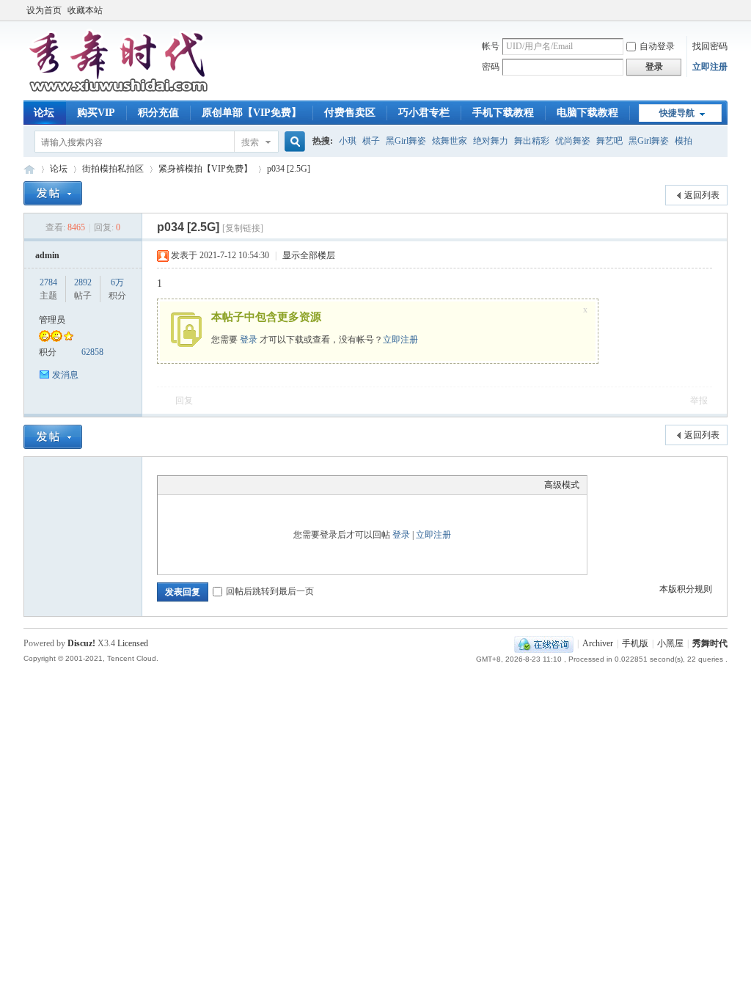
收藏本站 (85, 10)
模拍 (683, 141)
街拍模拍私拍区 (113, 169)
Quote (238, 485)
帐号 (490, 46)
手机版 (635, 643)
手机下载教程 (503, 112)
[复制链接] (242, 228)
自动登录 (657, 46)
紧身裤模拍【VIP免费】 (205, 169)
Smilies (275, 485)
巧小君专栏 (424, 112)
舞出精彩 (531, 141)
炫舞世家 (449, 141)
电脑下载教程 (587, 112)
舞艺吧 (609, 141)
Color (183, 485)
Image (201, 485)
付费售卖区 (350, 112)
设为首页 (44, 10)
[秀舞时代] (118, 92)
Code (256, 485)
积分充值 (158, 112)
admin (47, 255)
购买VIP (96, 112)
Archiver (597, 643)
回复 (184, 400)
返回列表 (701, 195)
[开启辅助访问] (724, 10)
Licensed (132, 643)
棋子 (371, 141)
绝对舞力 (490, 141)
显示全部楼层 (308, 255)
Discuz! (81, 643)
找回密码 (710, 46)
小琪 (347, 141)
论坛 (44, 112)
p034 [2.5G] (288, 169)
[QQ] (544, 643)
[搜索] (293, 142)
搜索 (250, 142)
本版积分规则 (685, 589)
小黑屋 (670, 643)
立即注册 (710, 67)
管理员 (52, 320)
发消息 (65, 375)
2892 (83, 282)
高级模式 (561, 485)
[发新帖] (52, 193)
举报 (699, 400)
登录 (248, 339)
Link (220, 485)
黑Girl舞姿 (406, 141)
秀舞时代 (29, 169)
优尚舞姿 (572, 141)
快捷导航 (677, 113)
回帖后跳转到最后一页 (270, 591)
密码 (490, 67)
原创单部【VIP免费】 (251, 112)
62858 (92, 352)
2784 (48, 282)
